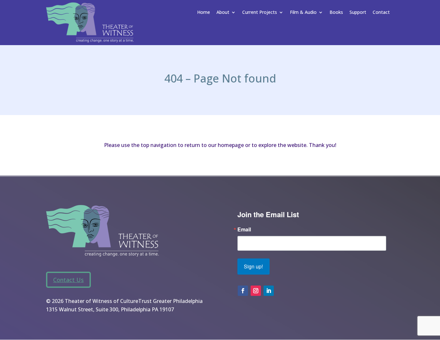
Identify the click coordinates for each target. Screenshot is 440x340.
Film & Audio (303, 12)
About (222, 12)
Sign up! (253, 266)
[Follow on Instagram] (256, 291)
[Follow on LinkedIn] (268, 291)
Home (203, 12)
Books (336, 12)
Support (357, 12)
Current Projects (259, 12)
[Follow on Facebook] (243, 291)
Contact (381, 12)
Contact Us (68, 280)
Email (244, 229)
